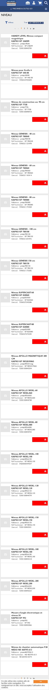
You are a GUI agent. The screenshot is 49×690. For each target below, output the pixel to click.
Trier (26, 23)
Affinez (10, 23)
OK (41, 681)
